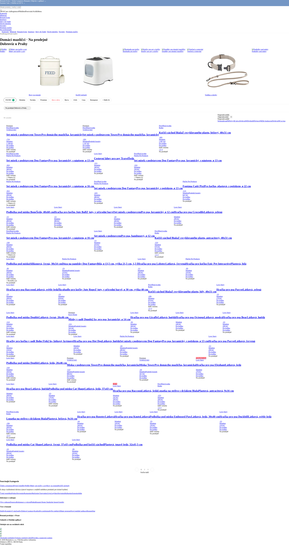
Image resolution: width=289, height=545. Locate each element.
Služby (2, 511)
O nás (14, 511)
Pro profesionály (45, 511)
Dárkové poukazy (27, 511)
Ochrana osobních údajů (23, 538)
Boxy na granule (52, 486)
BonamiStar (91, 511)
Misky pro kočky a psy (38, 486)
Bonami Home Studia (43, 502)
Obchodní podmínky (7, 538)
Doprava (13, 502)
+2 (160, 150)
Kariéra (36, 511)
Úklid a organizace (6, 486)
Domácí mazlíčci (13, 34)
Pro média (54, 511)
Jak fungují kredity (57, 502)
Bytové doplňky (19, 486)
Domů (1, 34)
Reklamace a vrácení (23, 502)
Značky (18, 511)
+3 (162, 150)
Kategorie (6, 34)
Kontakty (8, 511)
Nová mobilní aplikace (79, 511)
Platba (33, 502)
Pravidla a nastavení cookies (42, 538)
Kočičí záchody (64, 486)
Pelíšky (27, 486)
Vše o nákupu (5, 502)
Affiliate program (64, 511)
